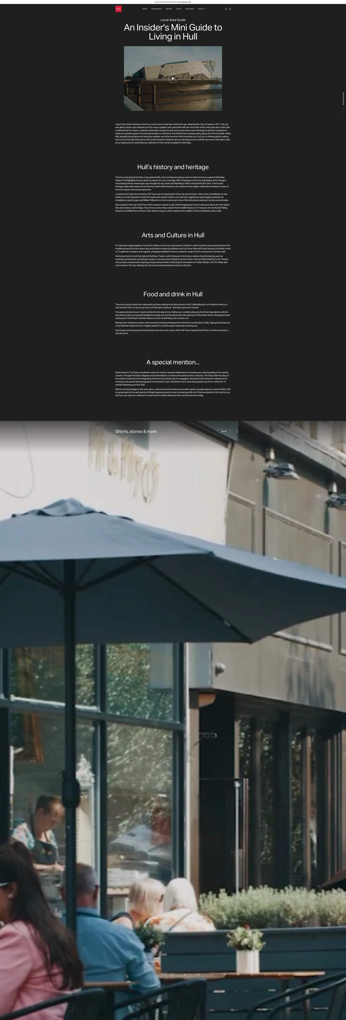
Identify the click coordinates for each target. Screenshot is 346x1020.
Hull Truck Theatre (219, 259)
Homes (144, 9)
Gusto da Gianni (147, 312)
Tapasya (214, 322)
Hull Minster (215, 194)
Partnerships (189, 9)
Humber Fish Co (127, 307)
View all (224, 431)
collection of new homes (159, 142)
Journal (178, 9)
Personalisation (156, 9)
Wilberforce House (137, 210)
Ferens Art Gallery (151, 245)
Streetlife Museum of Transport (192, 207)
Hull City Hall (139, 256)
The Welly (218, 262)
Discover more (186, 2)
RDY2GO (169, 9)
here (179, 395)
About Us (201, 9)
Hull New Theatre (157, 256)
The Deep (133, 372)
